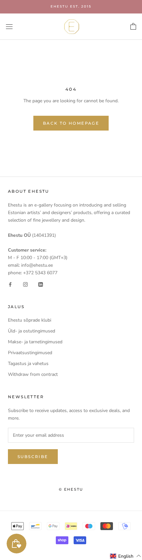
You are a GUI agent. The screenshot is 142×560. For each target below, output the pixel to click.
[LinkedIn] (40, 284)
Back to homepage (71, 123)
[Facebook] (10, 284)
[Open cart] (133, 26)
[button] (125, 556)
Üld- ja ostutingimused (31, 331)
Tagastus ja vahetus (28, 363)
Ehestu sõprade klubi (29, 320)
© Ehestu (71, 489)
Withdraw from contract (33, 374)
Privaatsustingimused (30, 353)
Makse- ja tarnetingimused (35, 342)
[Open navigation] (9, 26)
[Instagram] (25, 284)
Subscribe (33, 456)
